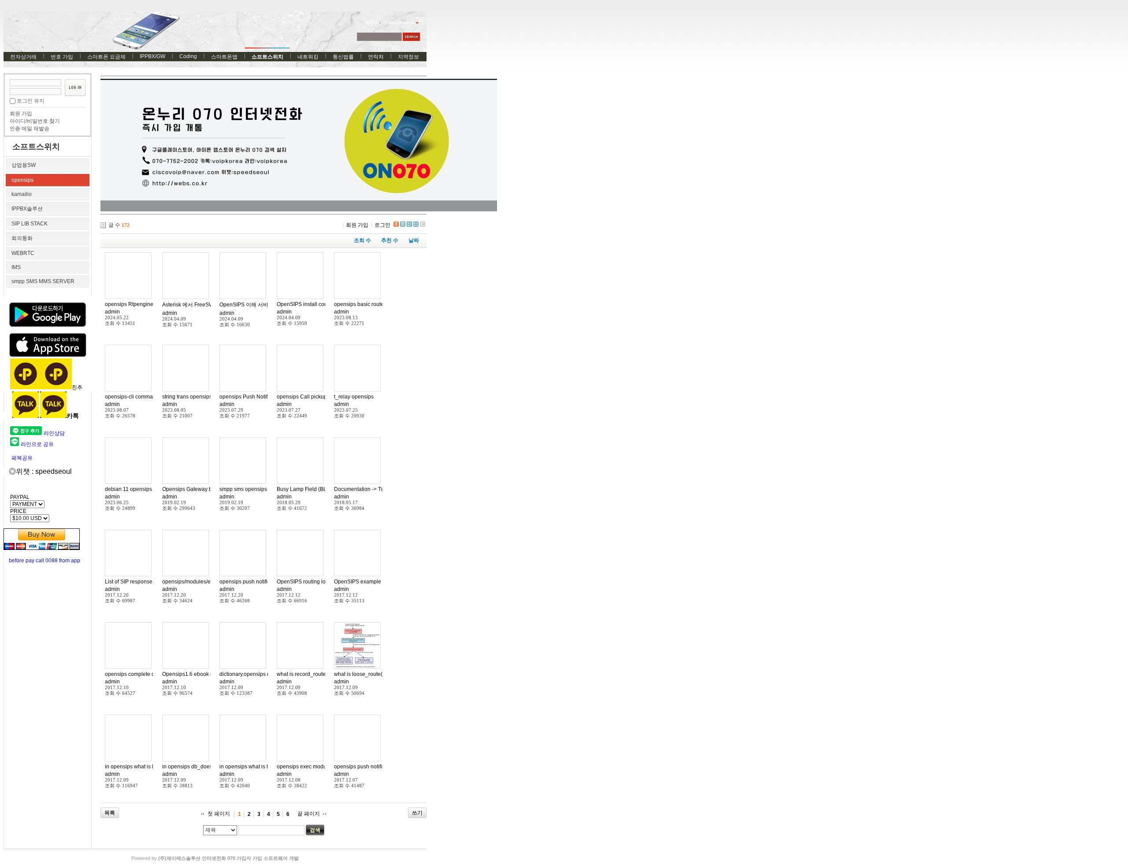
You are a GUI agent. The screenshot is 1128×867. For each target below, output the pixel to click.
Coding (188, 56)
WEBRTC (22, 253)
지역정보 (408, 57)
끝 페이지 (308, 814)
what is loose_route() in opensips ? (376, 674)
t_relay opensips (354, 397)
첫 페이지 (219, 814)
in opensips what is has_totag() (256, 767)
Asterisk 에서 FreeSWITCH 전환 (200, 305)
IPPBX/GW (152, 56)
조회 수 (362, 240)
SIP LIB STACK (29, 224)
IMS (16, 267)
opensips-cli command (132, 397)
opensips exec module (304, 767)
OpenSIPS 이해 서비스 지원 (252, 305)
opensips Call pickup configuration (318, 397)
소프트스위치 (267, 57)
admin (112, 312)
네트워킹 (308, 57)
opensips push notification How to (374, 767)
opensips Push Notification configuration (267, 397)
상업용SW (23, 165)
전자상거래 (23, 57)
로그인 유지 (31, 101)
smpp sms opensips (243, 489)
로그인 (382, 225)
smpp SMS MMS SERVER (42, 281)
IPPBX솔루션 (27, 209)
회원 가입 (21, 114)
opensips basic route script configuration (382, 304)
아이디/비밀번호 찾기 (35, 121)
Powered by (215, 858)
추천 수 (389, 240)
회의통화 (22, 238)
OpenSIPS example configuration (374, 582)
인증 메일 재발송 (29, 128)
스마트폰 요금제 (106, 57)
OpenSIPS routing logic (305, 582)
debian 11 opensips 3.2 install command (153, 489)
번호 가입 (62, 57)
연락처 (376, 57)
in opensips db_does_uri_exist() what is (209, 767)
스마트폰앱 (224, 57)
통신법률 (343, 57)
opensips (22, 180)
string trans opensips (187, 397)
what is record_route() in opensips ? (320, 674)
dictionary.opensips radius (250, 674)
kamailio (21, 194)
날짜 (413, 240)
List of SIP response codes (136, 582)
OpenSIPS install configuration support (323, 304)
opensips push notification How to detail (267, 582)
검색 (315, 830)
